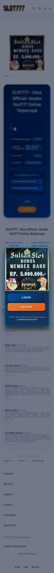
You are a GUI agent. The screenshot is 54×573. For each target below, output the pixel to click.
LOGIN (26, 297)
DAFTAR (26, 307)
